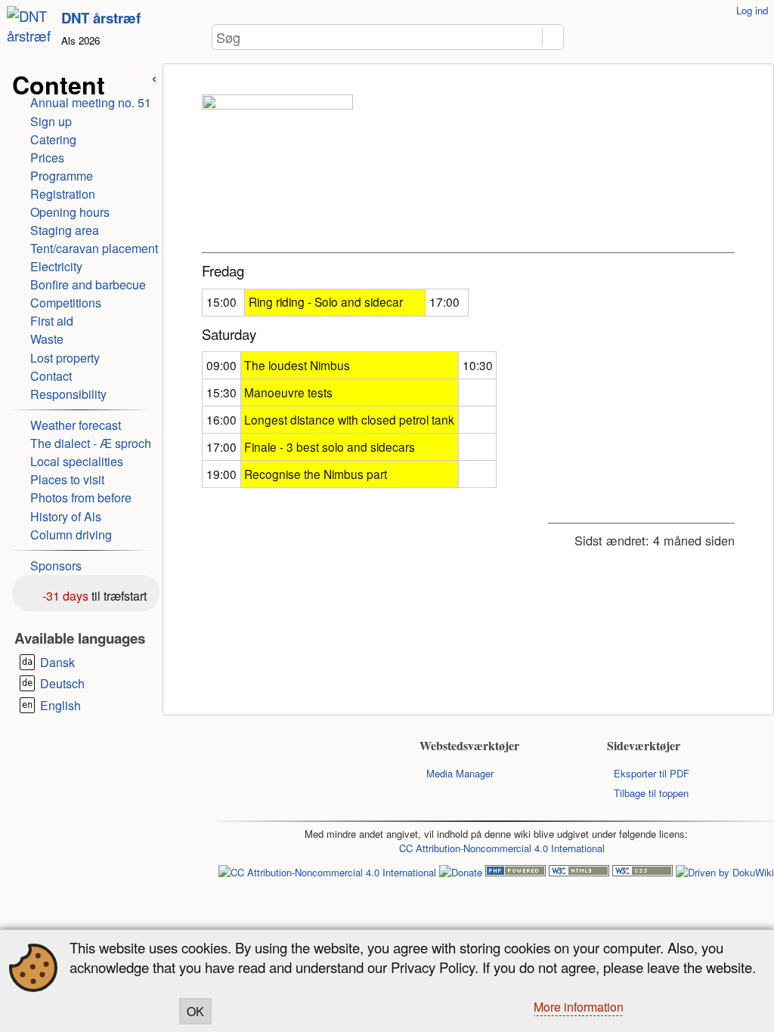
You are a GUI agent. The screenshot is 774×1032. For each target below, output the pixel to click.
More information (579, 1006)
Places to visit (67, 479)
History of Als (65, 516)
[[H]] (31, 34)
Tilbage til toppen (651, 793)
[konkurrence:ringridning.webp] (277, 170)
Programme (61, 175)
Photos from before (81, 497)
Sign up (51, 121)
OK (195, 1011)
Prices (47, 157)
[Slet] (533, 37)
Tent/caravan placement (94, 248)
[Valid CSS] (642, 872)
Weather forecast (75, 425)
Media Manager (460, 773)
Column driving (71, 534)
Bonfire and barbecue (88, 284)
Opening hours (70, 212)
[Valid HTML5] (579, 872)
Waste (46, 339)
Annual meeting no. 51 (90, 102)
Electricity (56, 266)
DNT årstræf (101, 18)
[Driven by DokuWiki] (725, 872)
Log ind (752, 10)
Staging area (64, 230)
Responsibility (68, 394)
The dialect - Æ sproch (90, 443)
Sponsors (56, 565)
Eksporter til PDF (651, 773)
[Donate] (460, 872)
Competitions (65, 302)
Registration (62, 193)
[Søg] (553, 37)
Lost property (65, 357)
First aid (51, 320)
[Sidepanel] (154, 76)
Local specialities (76, 461)
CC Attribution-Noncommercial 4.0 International (502, 848)
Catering (53, 139)
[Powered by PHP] (515, 872)
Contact (51, 376)
